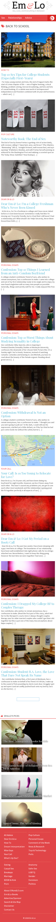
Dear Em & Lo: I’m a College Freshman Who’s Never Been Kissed (27, 205)
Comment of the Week (39, 842)
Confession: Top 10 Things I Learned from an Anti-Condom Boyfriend (25, 271)
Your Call (8, 854)
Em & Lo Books (11, 894)
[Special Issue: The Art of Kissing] (28, 802)
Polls (31, 854)
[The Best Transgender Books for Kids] (28, 720)
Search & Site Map (12, 902)
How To (7, 842)
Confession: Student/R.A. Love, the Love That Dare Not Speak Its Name (27, 673)
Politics (32, 883)
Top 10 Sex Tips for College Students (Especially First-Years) (25, 76)
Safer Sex (33, 868)
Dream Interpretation (14, 846)
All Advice (8, 835)
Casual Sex (9, 868)
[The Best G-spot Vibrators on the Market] (28, 774)
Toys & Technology (37, 850)
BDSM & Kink (10, 880)
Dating (7, 864)
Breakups (8, 872)
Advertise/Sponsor (12, 898)
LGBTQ (32, 872)
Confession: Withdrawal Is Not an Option (23, 414)
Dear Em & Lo (10, 839)
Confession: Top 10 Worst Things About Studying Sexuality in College (27, 339)
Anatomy (33, 864)
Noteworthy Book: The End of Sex (23, 139)
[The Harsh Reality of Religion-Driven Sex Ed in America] (28, 747)
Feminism (33, 880)
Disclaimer (9, 905)
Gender (32, 876)
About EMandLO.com (14, 890)
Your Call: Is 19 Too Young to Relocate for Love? (26, 475)
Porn (6, 883)
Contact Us (9, 909)
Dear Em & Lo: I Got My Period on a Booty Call (25, 540)
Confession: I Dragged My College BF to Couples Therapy (27, 605)
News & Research (36, 846)
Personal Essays (36, 839)
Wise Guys (8, 850)
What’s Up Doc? (11, 858)
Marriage (8, 876)
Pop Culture (34, 835)
